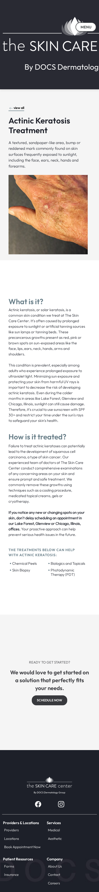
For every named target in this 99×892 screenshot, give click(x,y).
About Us (55, 866)
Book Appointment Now (22, 847)
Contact (54, 874)
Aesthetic (55, 838)
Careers (54, 883)
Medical (54, 830)
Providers (11, 830)
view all (19, 108)
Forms (9, 866)
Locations (11, 838)
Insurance (11, 874)
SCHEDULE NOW (49, 700)
